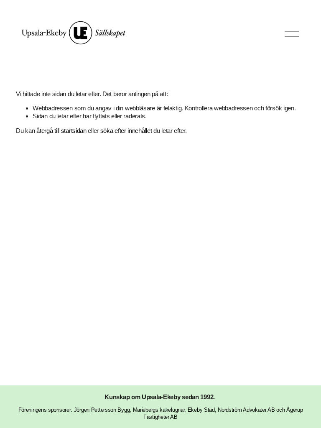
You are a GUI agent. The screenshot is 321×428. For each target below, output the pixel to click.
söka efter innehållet (126, 130)
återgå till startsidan (61, 130)
